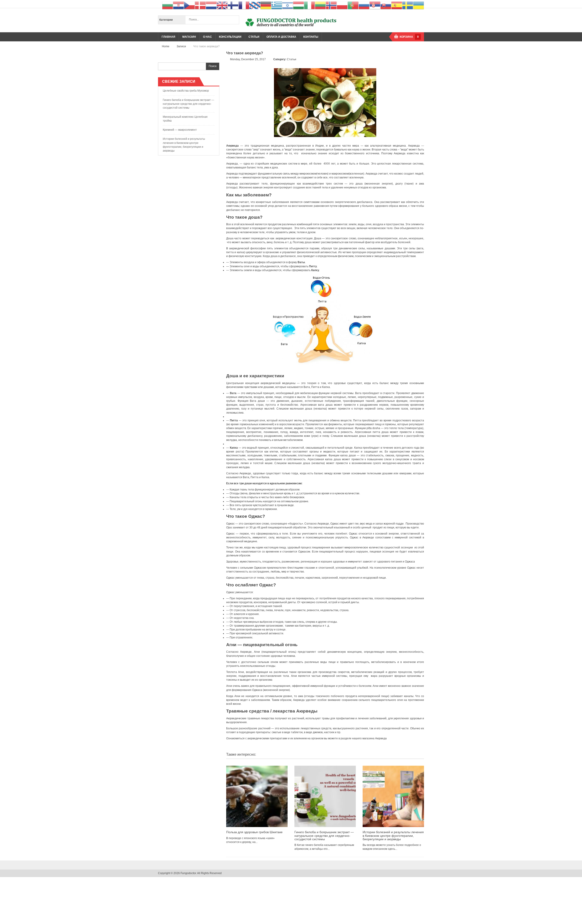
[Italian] (309, 5)
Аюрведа (381, 738)
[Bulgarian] (167, 5)
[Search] (234, 20)
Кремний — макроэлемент (180, 129)
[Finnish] (233, 5)
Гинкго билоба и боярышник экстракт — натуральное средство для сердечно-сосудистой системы (188, 103)
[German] (265, 5)
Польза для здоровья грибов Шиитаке (254, 832)
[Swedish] (407, 5)
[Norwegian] (331, 5)
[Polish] (342, 5)
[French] (243, 5)
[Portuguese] (353, 5)
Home (165, 46)
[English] (222, 5)
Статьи (291, 59)
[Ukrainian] (418, 5)
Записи (181, 46)
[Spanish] (396, 5)
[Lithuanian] (320, 5)
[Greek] (276, 5)
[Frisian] (254, 5)
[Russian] (364, 5)
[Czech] (189, 5)
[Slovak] (385, 5)
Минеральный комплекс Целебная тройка (185, 118)
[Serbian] (374, 5)
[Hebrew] (287, 5)
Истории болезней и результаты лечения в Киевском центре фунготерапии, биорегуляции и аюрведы (184, 144)
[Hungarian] (298, 5)
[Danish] (200, 5)
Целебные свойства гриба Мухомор (186, 90)
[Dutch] (211, 5)
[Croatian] (178, 5)
